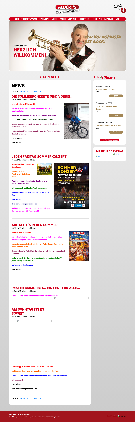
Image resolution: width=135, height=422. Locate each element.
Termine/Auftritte (29, 19)
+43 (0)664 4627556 (36, 417)
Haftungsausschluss (23, 414)
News (17, 19)
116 (32, 91)
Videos (54, 19)
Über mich (72, 19)
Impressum (12, 414)
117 (35, 91)
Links (118, 19)
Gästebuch (108, 19)
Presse (62, 19)
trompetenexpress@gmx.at (50, 417)
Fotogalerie (44, 19)
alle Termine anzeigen (110, 140)
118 (39, 91)
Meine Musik (84, 19)
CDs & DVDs (97, 19)
